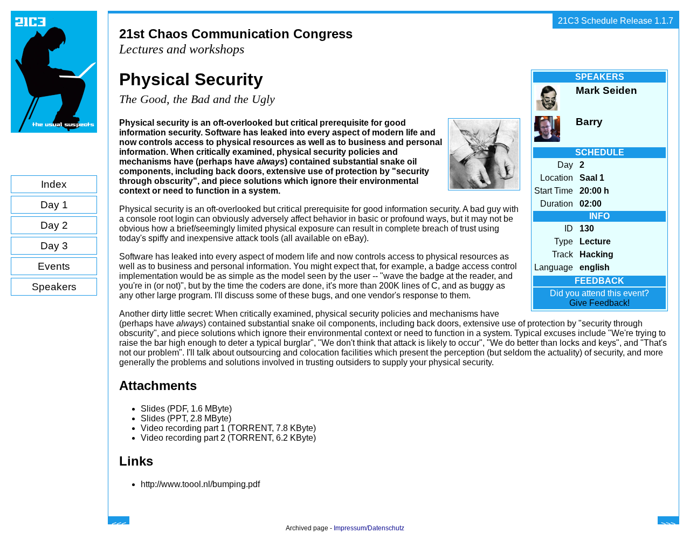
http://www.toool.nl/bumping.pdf (200, 484)
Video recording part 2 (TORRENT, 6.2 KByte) (228, 437)
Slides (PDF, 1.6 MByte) (186, 408)
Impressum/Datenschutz (369, 528)
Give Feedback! (599, 303)
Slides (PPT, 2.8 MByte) (186, 418)
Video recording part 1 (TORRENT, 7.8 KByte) (228, 428)
